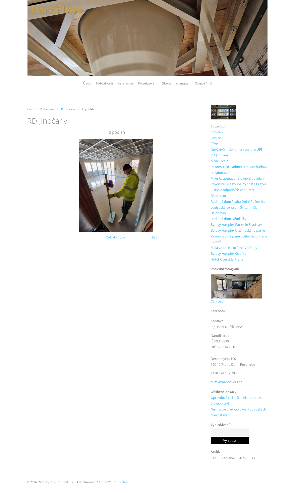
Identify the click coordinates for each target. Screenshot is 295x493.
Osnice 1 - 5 (203, 83)
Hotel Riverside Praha (227, 259)
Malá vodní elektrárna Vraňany (234, 247)
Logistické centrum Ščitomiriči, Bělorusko (234, 210)
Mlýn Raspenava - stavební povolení (237, 178)
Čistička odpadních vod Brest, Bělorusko (233, 193)
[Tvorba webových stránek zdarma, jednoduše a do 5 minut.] (54, 482)
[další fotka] (198, 185)
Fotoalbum (104, 83)
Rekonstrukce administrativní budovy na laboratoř (239, 170)
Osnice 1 (217, 138)
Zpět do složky (115, 237)
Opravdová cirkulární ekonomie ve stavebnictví (236, 400)
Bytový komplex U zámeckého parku (238, 230)
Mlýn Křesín (219, 161)
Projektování (147, 83)
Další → (157, 237)
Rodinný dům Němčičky (228, 219)
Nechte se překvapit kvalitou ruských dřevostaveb (238, 412)
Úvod (87, 83)
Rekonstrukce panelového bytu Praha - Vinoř (239, 239)
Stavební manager (176, 83)
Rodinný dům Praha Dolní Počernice (238, 201)
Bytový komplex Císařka (228, 253)
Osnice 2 (217, 132)
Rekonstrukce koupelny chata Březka (238, 184)
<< (214, 458)
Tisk (66, 482)
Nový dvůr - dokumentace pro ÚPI (236, 149)
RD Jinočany (67, 109)
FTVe (214, 144)
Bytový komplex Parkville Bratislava (237, 224)
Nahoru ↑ (125, 482)
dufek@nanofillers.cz (226, 382)
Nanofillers (56, 9)
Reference (125, 83)
